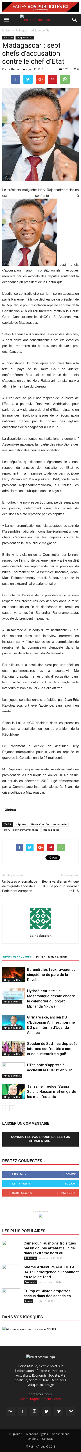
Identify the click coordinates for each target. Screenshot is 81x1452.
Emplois (33, 1439)
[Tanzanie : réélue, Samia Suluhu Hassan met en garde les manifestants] (13, 1091)
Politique (8, 37)
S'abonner (68, 1193)
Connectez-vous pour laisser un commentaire (40, 1139)
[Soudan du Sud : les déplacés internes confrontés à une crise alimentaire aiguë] (13, 1048)
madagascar (51, 829)
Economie (30, 1282)
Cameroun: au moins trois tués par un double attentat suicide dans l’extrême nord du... (50, 1248)
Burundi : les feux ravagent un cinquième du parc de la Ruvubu (52, 974)
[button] (74, 20)
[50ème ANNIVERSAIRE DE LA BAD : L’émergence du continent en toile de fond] (11, 1273)
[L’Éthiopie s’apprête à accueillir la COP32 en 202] (13, 1070)
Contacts (47, 1439)
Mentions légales (37, 1434)
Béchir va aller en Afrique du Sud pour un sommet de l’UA (60, 886)
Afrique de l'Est (25, 37)
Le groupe (15, 1434)
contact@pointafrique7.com (40, 1399)
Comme (71, 1174)
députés (21, 824)
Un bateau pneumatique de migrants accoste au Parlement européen (19, 886)
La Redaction (16, 69)
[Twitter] (46, 1411)
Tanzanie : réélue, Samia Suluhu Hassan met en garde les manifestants (51, 1091)
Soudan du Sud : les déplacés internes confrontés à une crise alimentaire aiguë (52, 1048)
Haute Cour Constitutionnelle (49, 824)
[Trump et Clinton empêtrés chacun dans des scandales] (11, 1297)
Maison (6, 30)
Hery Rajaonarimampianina (21, 829)
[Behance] (10, 1411)
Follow (70, 1183)
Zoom (28, 1301)
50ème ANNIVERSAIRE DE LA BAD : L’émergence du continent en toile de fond (51, 1272)
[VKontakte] (70, 1411)
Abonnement (60, 1434)
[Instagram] (34, 1411)
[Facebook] (22, 1411)
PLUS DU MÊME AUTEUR (52, 957)
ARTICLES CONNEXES (16, 957)
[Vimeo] (58, 1411)
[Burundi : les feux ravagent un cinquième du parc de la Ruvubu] (13, 974)
